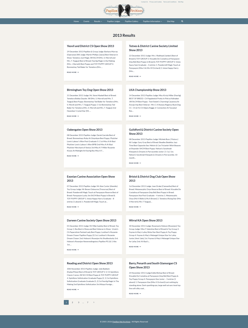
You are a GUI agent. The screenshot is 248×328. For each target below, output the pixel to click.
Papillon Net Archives (121, 321)
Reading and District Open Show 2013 (90, 263)
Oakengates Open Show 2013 (84, 129)
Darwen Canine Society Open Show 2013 (91, 220)
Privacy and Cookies (155, 2)
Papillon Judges (113, 21)
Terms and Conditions (170, 2)
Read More (73, 72)
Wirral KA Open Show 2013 (145, 220)
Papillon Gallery (131, 21)
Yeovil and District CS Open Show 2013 (90, 46)
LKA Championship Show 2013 (147, 89)
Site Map (180, 2)
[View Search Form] (182, 21)
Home (76, 21)
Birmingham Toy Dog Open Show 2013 (90, 89)
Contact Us (144, 2)
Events (86, 21)
